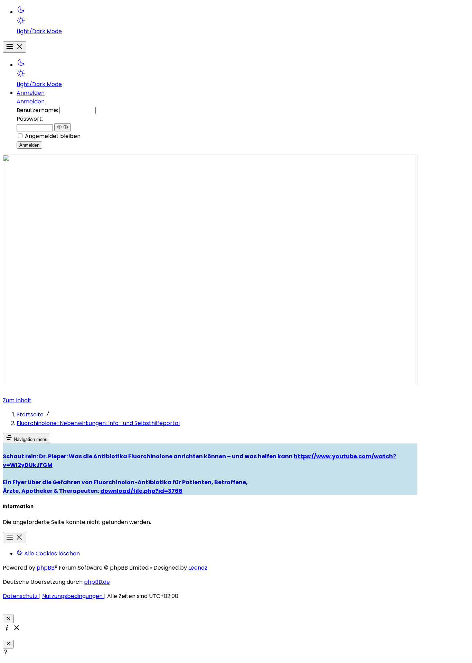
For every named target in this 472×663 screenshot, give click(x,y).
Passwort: (30, 119)
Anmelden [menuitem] (31, 93)
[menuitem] (217, 20)
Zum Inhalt (17, 400)
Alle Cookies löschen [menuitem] (51, 554)
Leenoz (197, 568)
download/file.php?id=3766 (141, 491)
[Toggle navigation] (14, 47)
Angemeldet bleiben (53, 136)
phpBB (46, 568)
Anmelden (31, 101)
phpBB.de (97, 582)
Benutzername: (37, 110)
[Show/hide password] (62, 127)
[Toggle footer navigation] (14, 537)
